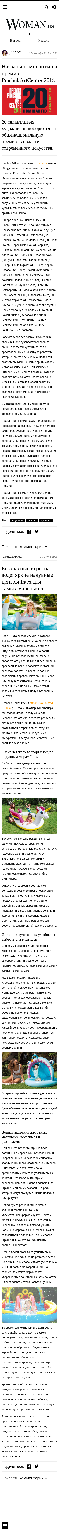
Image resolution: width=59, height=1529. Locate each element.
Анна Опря (15, 51)
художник (46, 520)
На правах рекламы (12, 556)
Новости (15, 40)
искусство (17, 520)
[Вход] (54, 7)
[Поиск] (46, 7)
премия (32, 520)
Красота (43, 40)
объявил (42, 163)
